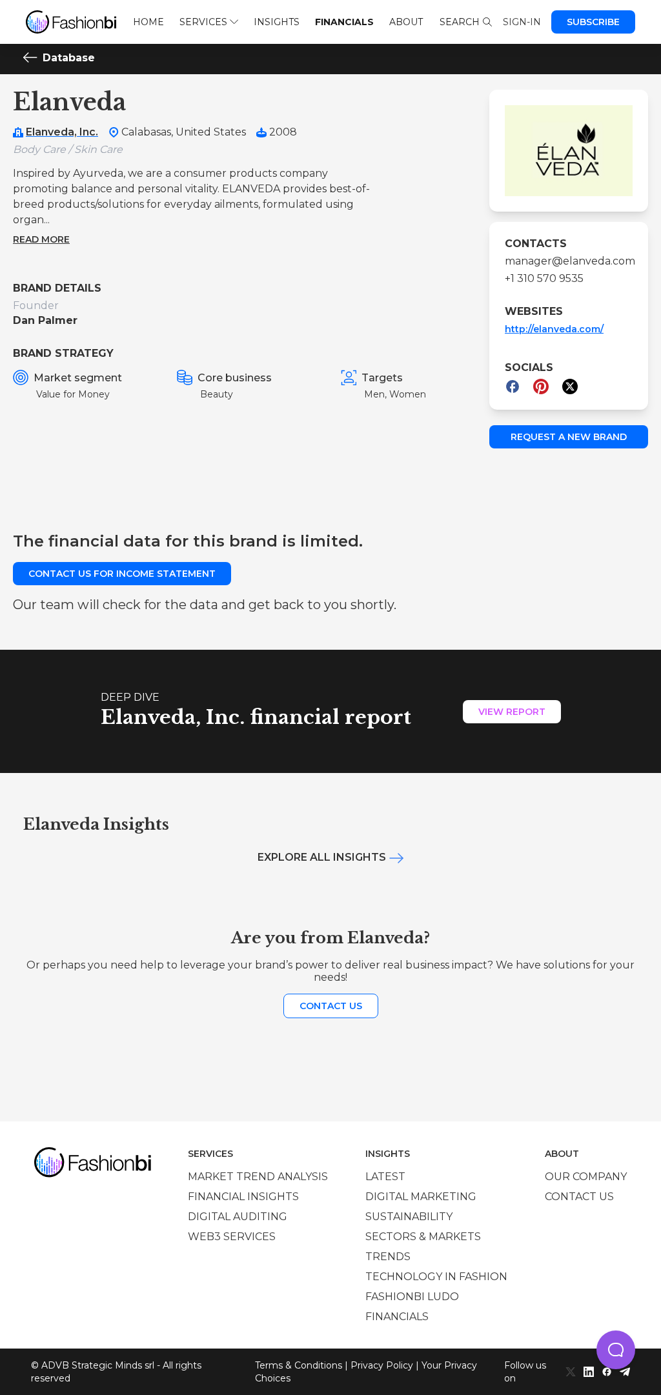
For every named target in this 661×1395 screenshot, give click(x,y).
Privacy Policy (382, 1365)
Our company (586, 1176)
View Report (511, 712)
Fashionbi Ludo (412, 1296)
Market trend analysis (258, 1176)
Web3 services (232, 1236)
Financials (344, 22)
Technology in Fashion (436, 1276)
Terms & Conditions (298, 1365)
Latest (385, 1176)
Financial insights (243, 1196)
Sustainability (409, 1216)
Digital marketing (420, 1196)
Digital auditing (237, 1216)
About (406, 22)
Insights (277, 22)
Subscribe (593, 22)
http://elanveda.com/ (554, 329)
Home (148, 22)
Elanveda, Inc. (62, 132)
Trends (388, 1256)
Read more (41, 239)
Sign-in (522, 22)
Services (203, 22)
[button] (615, 1349)
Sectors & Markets (423, 1236)
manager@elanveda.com (569, 261)
